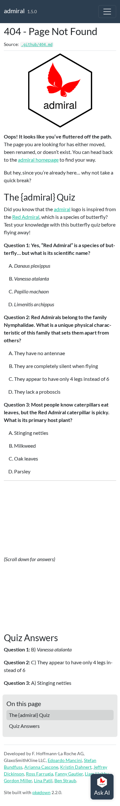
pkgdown (41, 792)
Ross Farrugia (39, 773)
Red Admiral (25, 217)
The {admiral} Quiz (29, 715)
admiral (14, 10)
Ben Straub (65, 780)
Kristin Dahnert (76, 767)
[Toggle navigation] (107, 11)
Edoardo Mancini (65, 760)
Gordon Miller (18, 780)
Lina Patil (43, 780)
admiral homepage (38, 160)
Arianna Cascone (41, 767)
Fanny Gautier (69, 773)
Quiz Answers (24, 726)
